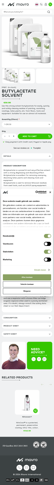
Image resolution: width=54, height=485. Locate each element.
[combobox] (27, 12)
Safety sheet (10, 334)
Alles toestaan (27, 277)
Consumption (10, 318)
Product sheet (11, 326)
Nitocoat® (27, 417)
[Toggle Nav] (3, 4)
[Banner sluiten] (50, 192)
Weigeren (27, 291)
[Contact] (41, 4)
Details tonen (40, 270)
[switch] (47, 244)
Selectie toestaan (27, 284)
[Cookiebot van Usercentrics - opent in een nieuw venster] (35, 192)
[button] (37, 4)
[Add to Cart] (35, 410)
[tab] (27, 156)
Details (7, 156)
